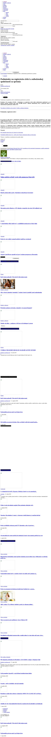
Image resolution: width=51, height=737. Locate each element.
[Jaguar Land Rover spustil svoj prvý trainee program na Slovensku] (8, 250)
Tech (4, 4)
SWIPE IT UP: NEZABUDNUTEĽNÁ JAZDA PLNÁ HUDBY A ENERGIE (21, 703)
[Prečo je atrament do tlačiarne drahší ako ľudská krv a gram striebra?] (8, 585)
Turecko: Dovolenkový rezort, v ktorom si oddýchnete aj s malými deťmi (20, 515)
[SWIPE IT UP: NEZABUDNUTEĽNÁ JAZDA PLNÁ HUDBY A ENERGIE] (4, 701)
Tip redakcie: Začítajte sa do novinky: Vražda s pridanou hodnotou (14, 108)
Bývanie (5, 6)
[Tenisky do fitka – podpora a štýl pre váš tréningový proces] (8, 319)
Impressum (5, 708)
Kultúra (4, 5)
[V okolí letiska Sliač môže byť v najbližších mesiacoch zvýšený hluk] (8, 219)
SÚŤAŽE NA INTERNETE (10, 329)
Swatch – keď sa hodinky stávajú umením (12, 683)
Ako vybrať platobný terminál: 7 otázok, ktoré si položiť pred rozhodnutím (21, 292)
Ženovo (4, 7)
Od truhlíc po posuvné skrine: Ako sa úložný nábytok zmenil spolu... (19, 422)
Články (2, 274)
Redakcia (5, 709)
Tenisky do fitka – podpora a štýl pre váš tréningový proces (17, 323)
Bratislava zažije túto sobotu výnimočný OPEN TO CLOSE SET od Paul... (21, 693)
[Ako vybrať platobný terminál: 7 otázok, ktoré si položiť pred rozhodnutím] (8, 288)
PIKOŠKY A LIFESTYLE (10, 261)
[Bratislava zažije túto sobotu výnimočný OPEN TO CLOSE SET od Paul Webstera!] (4, 691)
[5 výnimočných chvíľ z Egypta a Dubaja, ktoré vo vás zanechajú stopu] (11, 487)
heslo (14, 26)
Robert (7, 12)
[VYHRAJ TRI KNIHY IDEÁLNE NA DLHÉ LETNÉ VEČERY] (11, 346)
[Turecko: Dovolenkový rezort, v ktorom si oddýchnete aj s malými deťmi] (4, 512)
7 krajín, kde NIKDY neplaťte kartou (13, 149)
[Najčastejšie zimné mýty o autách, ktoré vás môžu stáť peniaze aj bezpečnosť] (8, 569)
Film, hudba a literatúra (5, 657)
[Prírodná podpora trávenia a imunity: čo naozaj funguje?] (8, 304)
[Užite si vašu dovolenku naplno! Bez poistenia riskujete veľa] (4, 502)
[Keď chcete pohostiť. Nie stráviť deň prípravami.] (8, 273)
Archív (7, 16)
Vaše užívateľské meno (18, 24)
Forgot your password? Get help (7, 28)
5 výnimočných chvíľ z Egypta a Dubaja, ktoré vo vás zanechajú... (19, 491)
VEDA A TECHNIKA (8, 541)
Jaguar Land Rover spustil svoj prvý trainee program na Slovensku (19, 254)
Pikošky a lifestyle (7, 2)
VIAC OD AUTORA (16, 161)
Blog (4, 11)
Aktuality (5, 75)
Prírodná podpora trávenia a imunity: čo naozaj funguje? (16, 308)
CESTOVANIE (6, 470)
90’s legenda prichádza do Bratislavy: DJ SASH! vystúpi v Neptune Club (20, 659)
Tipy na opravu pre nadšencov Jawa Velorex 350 (14, 620)
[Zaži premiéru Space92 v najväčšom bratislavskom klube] (4, 670)
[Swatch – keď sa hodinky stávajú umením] (4, 680)
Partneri (4, 711)
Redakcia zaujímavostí (5, 86)
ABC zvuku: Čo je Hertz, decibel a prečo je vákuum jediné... (17, 604)
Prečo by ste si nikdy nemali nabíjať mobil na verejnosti (16, 239)
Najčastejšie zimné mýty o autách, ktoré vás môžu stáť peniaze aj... (19, 573)
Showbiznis (5, 8)
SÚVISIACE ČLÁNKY (6, 161)
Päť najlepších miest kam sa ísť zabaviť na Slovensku (12, 132)
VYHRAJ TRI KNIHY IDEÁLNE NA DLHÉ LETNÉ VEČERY (18, 350)
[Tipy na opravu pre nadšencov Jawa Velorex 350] (8, 616)
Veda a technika (4, 554)
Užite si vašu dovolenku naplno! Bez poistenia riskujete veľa (17, 505)
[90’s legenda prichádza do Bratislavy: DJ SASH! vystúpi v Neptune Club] (11, 655)
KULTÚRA (4, 638)
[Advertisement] (16, 48)
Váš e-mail (15, 33)
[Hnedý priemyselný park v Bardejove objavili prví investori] (8, 188)
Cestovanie (5, 10)
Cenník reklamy (6, 712)
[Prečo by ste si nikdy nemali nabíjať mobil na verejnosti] (8, 235)
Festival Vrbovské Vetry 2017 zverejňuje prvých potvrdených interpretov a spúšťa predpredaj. (29, 148)
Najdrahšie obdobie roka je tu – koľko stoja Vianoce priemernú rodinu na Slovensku (18, 134)
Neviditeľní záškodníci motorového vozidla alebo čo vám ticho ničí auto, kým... (22, 635)
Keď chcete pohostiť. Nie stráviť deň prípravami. (14, 277)
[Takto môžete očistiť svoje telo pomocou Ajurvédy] (8, 173)
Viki (7, 13)
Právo (4, 18)
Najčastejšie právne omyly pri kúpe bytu (12, 412)
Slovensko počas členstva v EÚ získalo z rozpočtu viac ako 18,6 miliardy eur (21, 208)
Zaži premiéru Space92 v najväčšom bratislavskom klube (16, 673)
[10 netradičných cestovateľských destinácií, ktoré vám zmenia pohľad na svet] (4, 532)
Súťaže (4, 17)
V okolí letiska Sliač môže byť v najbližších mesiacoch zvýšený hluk (19, 223)
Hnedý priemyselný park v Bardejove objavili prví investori (17, 192)
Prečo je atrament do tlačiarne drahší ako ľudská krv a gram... (18, 589)
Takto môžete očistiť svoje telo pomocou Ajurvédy (18, 177)
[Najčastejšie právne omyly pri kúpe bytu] (4, 409)
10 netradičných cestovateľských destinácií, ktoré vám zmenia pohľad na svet (22, 535)
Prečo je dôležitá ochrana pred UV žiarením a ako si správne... (17, 525)
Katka (7, 14)
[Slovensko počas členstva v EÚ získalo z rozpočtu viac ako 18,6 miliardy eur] (8, 204)
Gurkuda (2, 494)
